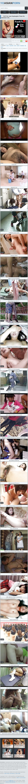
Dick (15, 45)
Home (4, 12)
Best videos (22, 12)
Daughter (11, 45)
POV (2, 47)
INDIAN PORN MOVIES (10, 781)
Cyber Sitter (17, 773)
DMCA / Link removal (20, 777)
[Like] (21, 41)
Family (18, 45)
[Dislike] (26, 41)
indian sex (11, 780)
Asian (10, 3)
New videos (13, 12)
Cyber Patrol (6, 773)
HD (25, 45)
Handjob (22, 45)
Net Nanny (12, 773)
